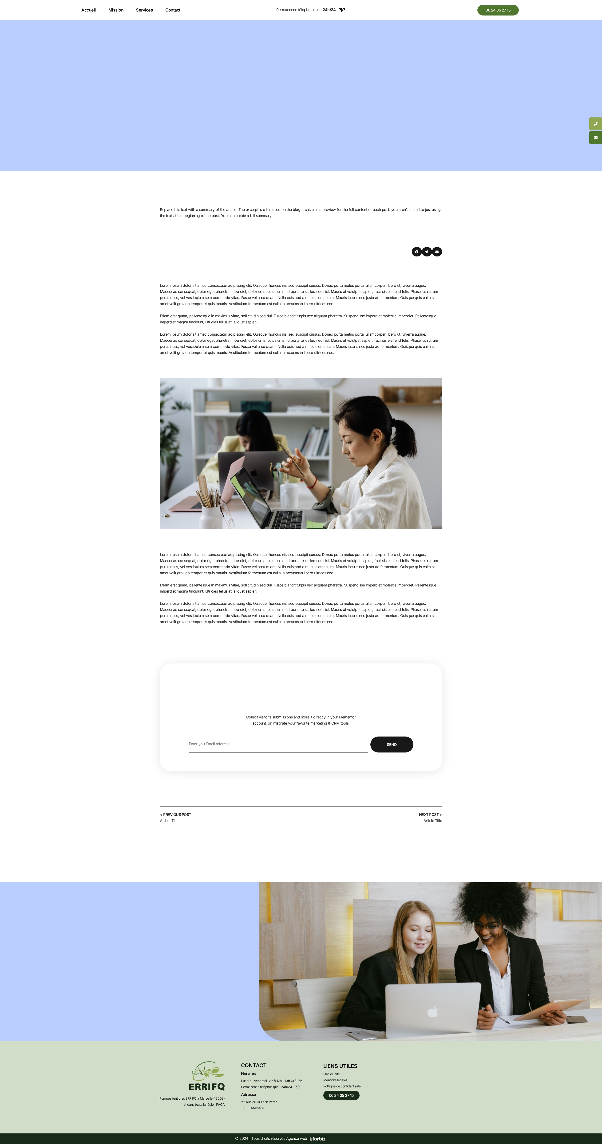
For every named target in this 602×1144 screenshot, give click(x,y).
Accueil (88, 10)
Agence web (296, 1138)
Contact (172, 10)
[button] (417, 251)
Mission (116, 10)
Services (144, 10)
